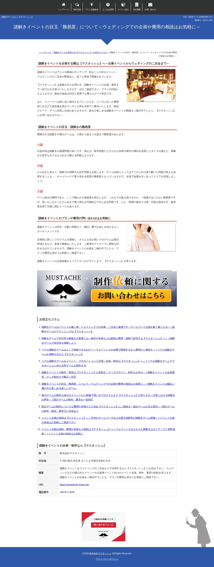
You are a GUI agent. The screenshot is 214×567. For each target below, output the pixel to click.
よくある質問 (108, 9)
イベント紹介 (123, 9)
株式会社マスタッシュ (100, 553)
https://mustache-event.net (74, 484)
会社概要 (137, 9)
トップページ (63, 9)
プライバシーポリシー (107, 559)
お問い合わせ (150, 9)
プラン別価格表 (91, 9)
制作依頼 (77, 9)
